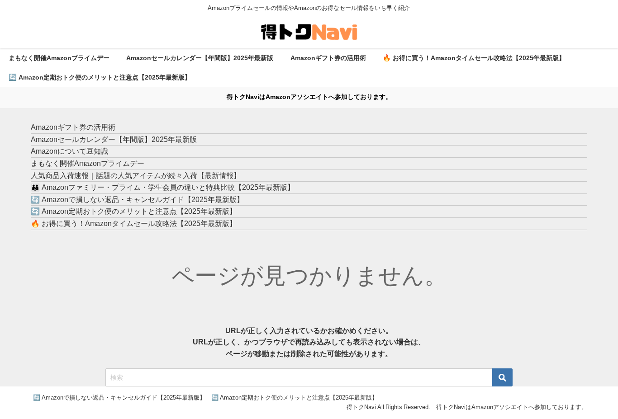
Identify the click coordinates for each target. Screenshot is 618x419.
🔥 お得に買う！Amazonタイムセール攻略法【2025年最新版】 (474, 58)
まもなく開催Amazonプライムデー (59, 58)
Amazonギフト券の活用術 (328, 58)
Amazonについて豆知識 (69, 151)
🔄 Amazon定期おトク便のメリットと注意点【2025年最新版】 (100, 77)
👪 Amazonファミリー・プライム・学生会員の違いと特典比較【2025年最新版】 (163, 187)
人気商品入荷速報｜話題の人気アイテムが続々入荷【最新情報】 (136, 175)
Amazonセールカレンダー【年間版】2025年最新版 (199, 58)
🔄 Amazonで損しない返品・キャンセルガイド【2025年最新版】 (137, 199)
